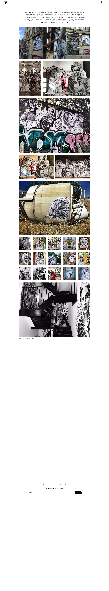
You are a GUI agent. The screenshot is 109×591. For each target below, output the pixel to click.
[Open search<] (101, 2)
